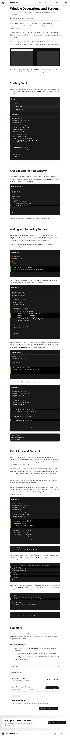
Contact (46, 734)
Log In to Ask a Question (56, 723)
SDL (45, 2)
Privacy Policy (54, 734)
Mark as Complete (52, 688)
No (57, 679)
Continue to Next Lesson (47, 708)
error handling (25, 590)
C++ (33, 2)
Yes (50, 679)
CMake (39, 2)
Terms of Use (65, 734)
